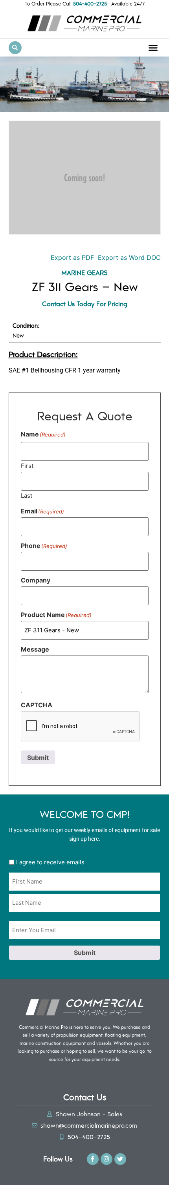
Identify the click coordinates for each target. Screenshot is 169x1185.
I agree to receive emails (50, 862)
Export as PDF (71, 257)
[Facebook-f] (93, 1159)
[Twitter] (120, 1159)
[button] (153, 47)
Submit (38, 757)
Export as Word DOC (129, 257)
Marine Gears (84, 272)
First (27, 465)
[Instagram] (106, 1159)
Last (26, 495)
